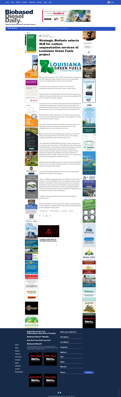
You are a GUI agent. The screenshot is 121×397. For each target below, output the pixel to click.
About (17, 362)
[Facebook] (111, 2)
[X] (115, 2)
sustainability (64, 211)
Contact (17, 369)
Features (17, 353)
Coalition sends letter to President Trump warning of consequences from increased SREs (48, 240)
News (16, 347)
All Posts (17, 359)
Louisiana (71, 211)
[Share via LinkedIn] (46, 215)
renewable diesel (44, 211)
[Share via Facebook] (40, 215)
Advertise (18, 365)
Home (16, 344)
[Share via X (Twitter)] (43, 215)
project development (54, 211)
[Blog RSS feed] (108, 2)
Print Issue (18, 356)
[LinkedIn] (113, 2)
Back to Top (118, 392)
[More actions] (81, 36)
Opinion (17, 350)
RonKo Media (19, 372)
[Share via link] (50, 215)
